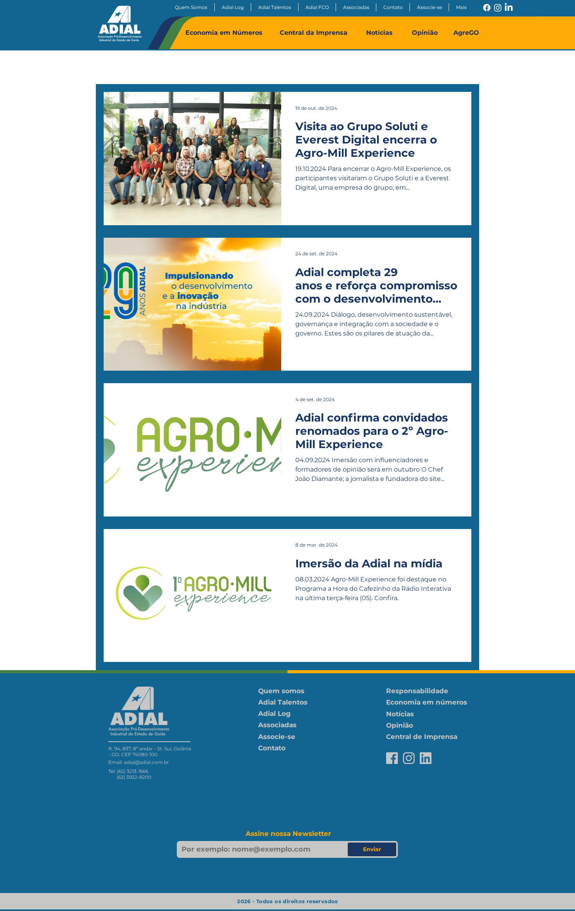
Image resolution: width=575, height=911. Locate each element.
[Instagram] (498, 8)
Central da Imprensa (313, 32)
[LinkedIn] (509, 8)
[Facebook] (487, 8)
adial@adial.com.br (146, 762)
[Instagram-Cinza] (409, 758)
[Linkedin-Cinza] (425, 758)
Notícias (379, 32)
